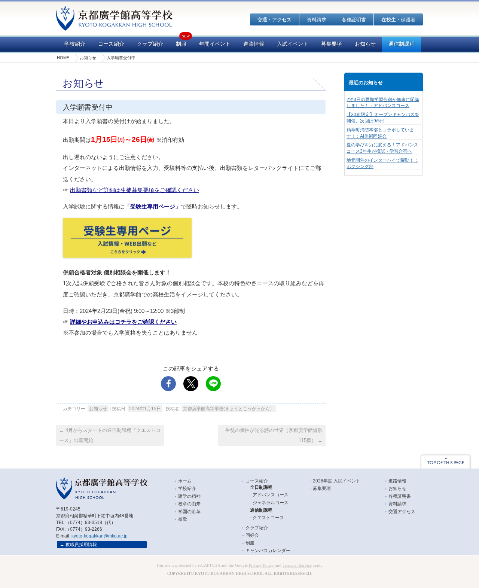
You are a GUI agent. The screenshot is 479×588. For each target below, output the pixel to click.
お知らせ (365, 44)
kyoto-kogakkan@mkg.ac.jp (99, 536)
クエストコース (268, 517)
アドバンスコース (271, 494)
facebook (168, 383)
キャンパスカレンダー (267, 550)
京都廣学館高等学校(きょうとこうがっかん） (228, 408)
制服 (181, 44)
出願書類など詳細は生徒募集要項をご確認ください (134, 190)
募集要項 (331, 44)
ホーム (185, 481)
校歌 (182, 519)
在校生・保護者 (398, 19)
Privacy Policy (261, 565)
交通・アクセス (274, 19)
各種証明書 (354, 19)
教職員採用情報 (81, 544)
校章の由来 (189, 503)
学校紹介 (74, 44)
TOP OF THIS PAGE (446, 461)
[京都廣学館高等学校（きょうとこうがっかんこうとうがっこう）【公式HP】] (114, 26)
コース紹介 (111, 44)
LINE (213, 383)
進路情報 (253, 44)
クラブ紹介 (150, 44)
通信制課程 (401, 44)
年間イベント (215, 44)
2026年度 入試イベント (336, 481)
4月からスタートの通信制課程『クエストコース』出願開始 (110, 435)
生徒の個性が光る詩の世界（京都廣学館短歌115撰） (274, 435)
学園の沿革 (189, 511)
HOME (63, 57)
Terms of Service (297, 565)
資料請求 (316, 19)
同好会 (252, 535)
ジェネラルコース (271, 502)
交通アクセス (401, 511)
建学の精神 (189, 496)
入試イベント (292, 44)
